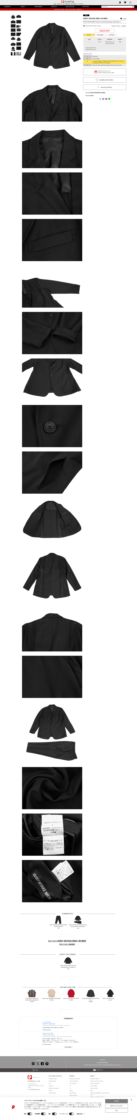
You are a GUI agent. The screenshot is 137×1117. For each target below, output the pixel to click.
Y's (70, 1086)
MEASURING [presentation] (100, 35)
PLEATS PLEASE (73, 1095)
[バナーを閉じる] (131, 1099)
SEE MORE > (68, 1047)
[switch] (43, 1114)
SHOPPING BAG (52, 1093)
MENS (23, 6)
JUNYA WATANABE (73, 1081)
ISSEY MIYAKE (72, 1093)
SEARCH (54, 6)
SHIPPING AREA (52, 1081)
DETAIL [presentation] (89, 35)
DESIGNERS (38, 6)
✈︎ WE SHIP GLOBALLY (102, 1062)
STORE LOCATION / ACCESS (96, 1081)
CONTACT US (99, 1070)
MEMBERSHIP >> (79, 9)
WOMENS (7, 6)
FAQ (49, 1083)
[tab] (89, 35)
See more (95, 92)
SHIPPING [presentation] (111, 35)
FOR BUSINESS (93, 1086)
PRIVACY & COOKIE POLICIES (97, 1097)
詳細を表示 (80, 1114)
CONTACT (51, 1086)
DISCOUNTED (70, 6)
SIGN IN (50, 1090)
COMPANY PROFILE (94, 1078)
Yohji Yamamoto (72, 1083)
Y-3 (70, 1088)
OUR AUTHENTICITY (94, 1083)
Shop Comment (47, 1030)
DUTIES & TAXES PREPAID (70, 9)
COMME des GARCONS (74, 1078)
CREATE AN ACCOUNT (54, 1088)
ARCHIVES (85, 6)
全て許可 (116, 1101)
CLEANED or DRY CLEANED (106, 79)
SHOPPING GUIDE (53, 1078)
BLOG (91, 1090)
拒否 (116, 1110)
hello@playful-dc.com (35, 1089)
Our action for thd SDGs (106, 87)
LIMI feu (71, 1090)
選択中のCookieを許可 (116, 1105)
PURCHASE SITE (94, 1088)
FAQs (36, 1070)
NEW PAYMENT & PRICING (59, 9)
